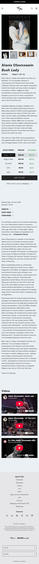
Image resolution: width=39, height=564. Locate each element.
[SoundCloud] (12, 515)
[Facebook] (22, 515)
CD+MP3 (8, 164)
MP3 (8, 168)
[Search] (32, 8)
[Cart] (36, 8)
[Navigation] (2, 8)
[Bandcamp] (7, 515)
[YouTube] (27, 515)
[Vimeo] (32, 515)
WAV (8, 172)
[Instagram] (17, 515)
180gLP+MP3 (8, 155)
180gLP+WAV (8, 159)
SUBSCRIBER (32, 150)
